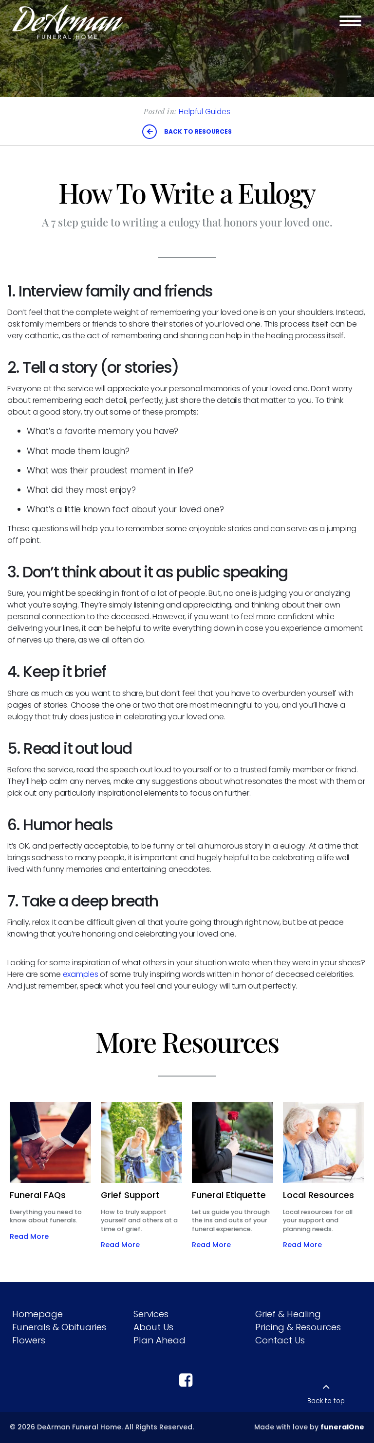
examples (80, 974)
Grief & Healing (288, 1314)
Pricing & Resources (298, 1327)
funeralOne (342, 1427)
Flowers (28, 1340)
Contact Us (280, 1340)
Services (150, 1314)
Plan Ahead (159, 1340)
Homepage (37, 1314)
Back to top (326, 1401)
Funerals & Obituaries (59, 1327)
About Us (153, 1327)
